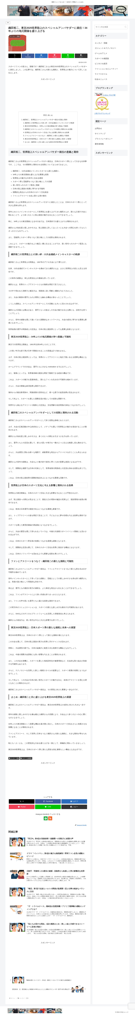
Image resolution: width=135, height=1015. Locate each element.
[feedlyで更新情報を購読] (46, 818)
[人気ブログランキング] (101, 110)
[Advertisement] (47, 95)
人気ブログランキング (102, 113)
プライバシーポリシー (104, 139)
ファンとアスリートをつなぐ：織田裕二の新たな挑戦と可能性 (47, 135)
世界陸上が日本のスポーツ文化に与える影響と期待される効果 (47, 132)
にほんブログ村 (109, 95)
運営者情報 (99, 144)
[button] (81, 56)
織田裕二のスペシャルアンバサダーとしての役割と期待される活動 (48, 129)
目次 (45, 115)
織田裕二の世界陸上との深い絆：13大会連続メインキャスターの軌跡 (49, 123)
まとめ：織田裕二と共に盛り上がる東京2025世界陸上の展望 (46, 142)
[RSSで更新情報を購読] (50, 818)
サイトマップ (100, 134)
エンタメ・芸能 (15, 758)
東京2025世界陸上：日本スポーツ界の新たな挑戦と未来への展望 (48, 139)
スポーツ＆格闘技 (27, 758)
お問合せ (98, 128)
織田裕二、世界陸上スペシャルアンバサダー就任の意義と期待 (45, 119)
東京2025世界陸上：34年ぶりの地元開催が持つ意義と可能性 (46, 126)
